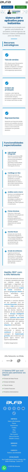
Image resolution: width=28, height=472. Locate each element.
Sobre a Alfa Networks (14, 421)
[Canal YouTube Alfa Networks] (23, 409)
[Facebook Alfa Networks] (5, 409)
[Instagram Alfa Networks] (14, 409)
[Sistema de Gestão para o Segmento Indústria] (14, 11)
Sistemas (14, 445)
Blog (14, 430)
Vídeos (14, 432)
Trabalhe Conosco (14, 438)
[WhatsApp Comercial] (4, 467)
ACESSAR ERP (8, 7)
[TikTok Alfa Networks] (14, 414)
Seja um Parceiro (14, 436)
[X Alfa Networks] (9, 409)
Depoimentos (14, 425)
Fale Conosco (14, 434)
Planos (14, 423)
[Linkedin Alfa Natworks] (18, 409)
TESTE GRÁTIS (21, 7)
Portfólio (14, 427)
